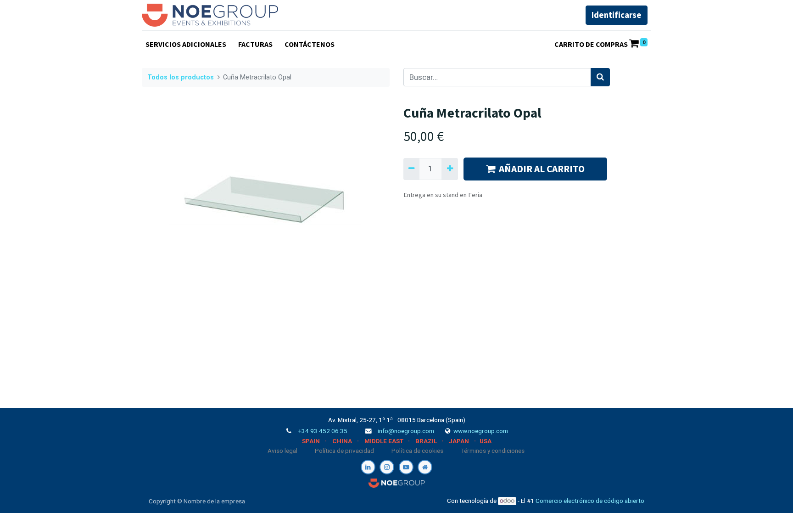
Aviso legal (282, 450)
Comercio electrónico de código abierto (590, 500)
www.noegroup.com (480, 430)
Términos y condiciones (493, 450)
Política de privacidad (344, 450)
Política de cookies (417, 450)
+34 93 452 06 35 (322, 430)
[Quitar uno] (411, 169)
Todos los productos (180, 77)
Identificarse (617, 15)
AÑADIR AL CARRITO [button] (542, 169)
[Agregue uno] (449, 169)
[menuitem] (186, 44)
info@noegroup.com (406, 430)
